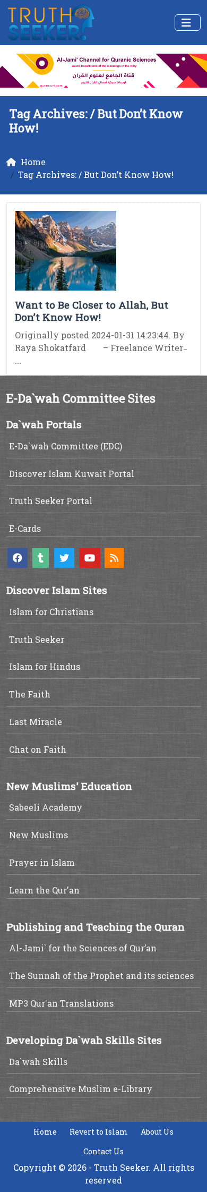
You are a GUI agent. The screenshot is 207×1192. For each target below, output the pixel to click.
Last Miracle (35, 721)
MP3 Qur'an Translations (61, 1003)
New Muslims (38, 834)
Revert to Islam (99, 1132)
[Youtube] (89, 558)
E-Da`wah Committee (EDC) (65, 446)
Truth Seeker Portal (50, 500)
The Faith (29, 694)
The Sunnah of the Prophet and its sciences (101, 975)
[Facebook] (17, 558)
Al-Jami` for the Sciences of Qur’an (83, 947)
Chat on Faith (37, 749)
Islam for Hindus (44, 666)
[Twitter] (64, 558)
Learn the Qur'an (44, 890)
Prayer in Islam (42, 862)
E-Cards (25, 528)
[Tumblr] (40, 558)
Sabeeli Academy (45, 807)
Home (45, 1132)
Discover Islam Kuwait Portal (71, 473)
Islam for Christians (51, 611)
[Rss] (114, 558)
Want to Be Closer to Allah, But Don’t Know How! (91, 310)
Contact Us (103, 1151)
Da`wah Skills (38, 1061)
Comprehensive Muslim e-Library (80, 1088)
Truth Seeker (36, 639)
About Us (157, 1132)
